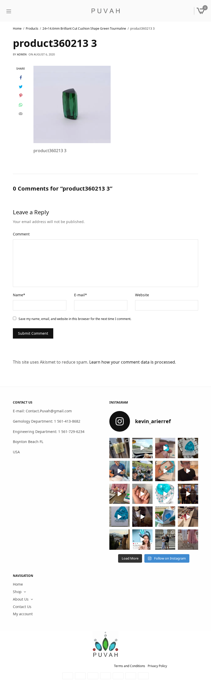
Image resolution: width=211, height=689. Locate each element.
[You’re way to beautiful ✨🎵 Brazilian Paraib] (142, 493)
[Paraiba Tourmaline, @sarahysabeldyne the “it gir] (142, 539)
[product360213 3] (72, 104)
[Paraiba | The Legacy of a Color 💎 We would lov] (165, 516)
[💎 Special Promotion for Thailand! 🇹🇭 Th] (119, 471)
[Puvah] (105, 11)
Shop (17, 591)
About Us (21, 599)
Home (18, 584)
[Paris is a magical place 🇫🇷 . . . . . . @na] (188, 516)
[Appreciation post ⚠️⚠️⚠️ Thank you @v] (188, 471)
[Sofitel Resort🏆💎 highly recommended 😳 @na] (119, 448)
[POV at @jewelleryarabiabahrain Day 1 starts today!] (142, 448)
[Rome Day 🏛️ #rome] (165, 539)
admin (22, 54)
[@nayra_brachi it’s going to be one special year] (188, 539)
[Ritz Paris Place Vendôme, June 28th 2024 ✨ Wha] (119, 516)
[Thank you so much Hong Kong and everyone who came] (165, 471)
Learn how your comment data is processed (132, 362)
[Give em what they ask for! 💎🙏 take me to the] (165, 448)
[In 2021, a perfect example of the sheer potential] (119, 493)
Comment (21, 234)
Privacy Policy (157, 666)
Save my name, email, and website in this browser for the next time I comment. (75, 319)
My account (23, 613)
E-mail (80, 294)
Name (19, 294)
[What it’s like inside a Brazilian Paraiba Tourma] (142, 516)
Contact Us (22, 606)
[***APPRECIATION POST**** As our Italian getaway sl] (119, 539)
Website (142, 294)
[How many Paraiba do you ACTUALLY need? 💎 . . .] (165, 493)
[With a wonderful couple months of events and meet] (188, 448)
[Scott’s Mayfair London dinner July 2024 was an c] (188, 493)
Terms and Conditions (129, 666)
